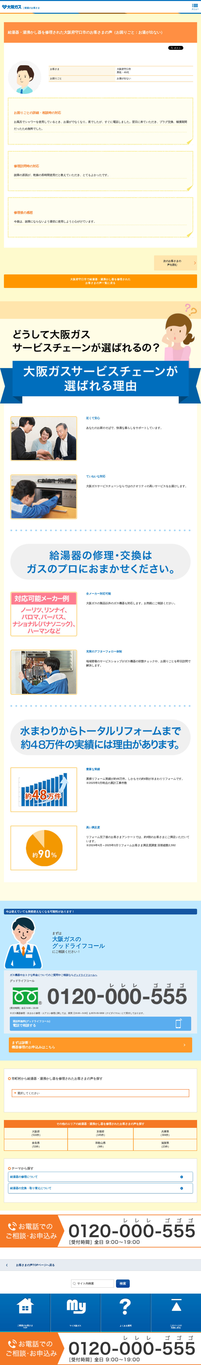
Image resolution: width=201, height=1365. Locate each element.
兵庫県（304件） (165, 1133)
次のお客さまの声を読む (172, 263)
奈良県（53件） (36, 1144)
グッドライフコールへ (85, 975)
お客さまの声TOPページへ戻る (35, 1265)
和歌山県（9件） (100, 1144)
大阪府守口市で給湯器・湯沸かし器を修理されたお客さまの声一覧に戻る (100, 281)
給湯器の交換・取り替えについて (30, 1188)
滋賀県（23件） (165, 1144)
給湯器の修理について (24, 1176)
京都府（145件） (100, 1133)
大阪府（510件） (36, 1133)
